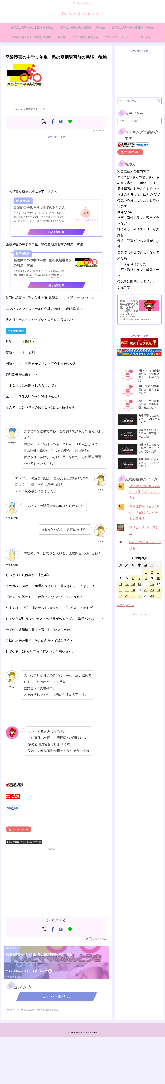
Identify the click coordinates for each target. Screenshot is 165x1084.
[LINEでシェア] (69, 121)
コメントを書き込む (56, 996)
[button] (158, 101)
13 (133, 584)
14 (139, 584)
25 (120, 596)
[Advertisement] (56, 161)
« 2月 (121, 605)
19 (127, 590)
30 (152, 596)
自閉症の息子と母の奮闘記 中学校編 (25, 842)
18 (120, 590)
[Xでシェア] (44, 121)
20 (133, 590)
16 (152, 584)
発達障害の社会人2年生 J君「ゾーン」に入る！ (144, 491)
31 (158, 596)
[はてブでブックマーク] (61, 121)
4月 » (130, 605)
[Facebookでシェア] (52, 121)
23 (152, 590)
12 (127, 584)
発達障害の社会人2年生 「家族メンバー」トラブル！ (145, 512)
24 (158, 590)
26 (127, 596)
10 (158, 578)
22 (145, 590)
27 (133, 596)
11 (120, 584)
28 (139, 596)
